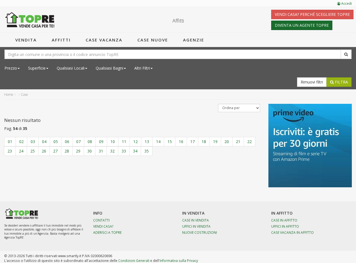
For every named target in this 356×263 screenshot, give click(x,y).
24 (21, 151)
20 (226, 141)
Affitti (61, 40)
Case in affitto (284, 220)
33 (124, 151)
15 (169, 141)
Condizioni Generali (133, 260)
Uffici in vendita (196, 226)
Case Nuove (152, 40)
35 (146, 151)
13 (147, 141)
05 (55, 141)
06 (67, 141)
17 (192, 141)
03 (33, 141)
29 (78, 151)
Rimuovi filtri (312, 82)
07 (78, 141)
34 (135, 151)
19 (215, 141)
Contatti (101, 220)
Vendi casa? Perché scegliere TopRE (312, 14)
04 (44, 141)
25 (32, 151)
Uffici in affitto (285, 226)
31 (101, 151)
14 (158, 141)
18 (204, 141)
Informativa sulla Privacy (179, 260)
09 (101, 141)
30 (89, 151)
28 (67, 151)
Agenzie (193, 40)
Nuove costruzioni (199, 232)
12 (135, 141)
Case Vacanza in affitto (292, 232)
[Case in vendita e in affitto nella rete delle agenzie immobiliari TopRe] (30, 20)
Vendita (26, 40)
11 (124, 141)
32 (112, 151)
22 (249, 141)
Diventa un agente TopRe (302, 25)
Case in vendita (195, 220)
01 (10, 141)
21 (238, 141)
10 (112, 141)
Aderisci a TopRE (107, 232)
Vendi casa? (103, 226)
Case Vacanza (104, 40)
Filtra (341, 82)
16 (181, 141)
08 (90, 141)
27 (55, 151)
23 (10, 151)
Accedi (346, 3)
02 (21, 141)
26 (44, 151)
